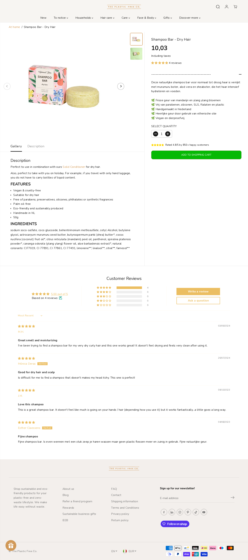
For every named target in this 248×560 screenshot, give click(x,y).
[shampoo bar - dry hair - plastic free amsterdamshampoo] (64, 86)
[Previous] (7, 86)
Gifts (166, 18)
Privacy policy (120, 514)
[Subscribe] (232, 498)
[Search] (218, 7)
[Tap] (196, 512)
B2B (65, 520)
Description (35, 146)
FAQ (114, 489)
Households (83, 18)
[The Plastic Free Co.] (124, 6)
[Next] (120, 86)
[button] (160, 63)
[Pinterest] (188, 512)
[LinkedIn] (172, 512)
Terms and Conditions (125, 508)
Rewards (68, 508)
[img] (26, 326)
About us (68, 489)
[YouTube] (204, 512)
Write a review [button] (198, 292)
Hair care (106, 18)
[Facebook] (164, 512)
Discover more (189, 18)
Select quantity (164, 126)
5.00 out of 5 (59, 294)
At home (14, 27)
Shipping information (124, 501)
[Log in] (227, 7)
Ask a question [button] (198, 301)
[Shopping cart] (235, 7)
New (43, 18)
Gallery (16, 146)
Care (125, 18)
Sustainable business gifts (79, 514)
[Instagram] (180, 512)
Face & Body (146, 18)
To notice (60, 18)
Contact (116, 495)
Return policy (120, 520)
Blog (65, 495)
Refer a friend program (77, 501)
